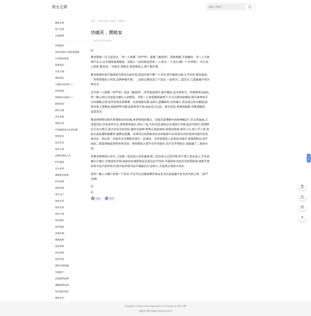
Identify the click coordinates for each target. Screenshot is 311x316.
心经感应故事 (62, 58)
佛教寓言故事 (62, 175)
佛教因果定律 (62, 285)
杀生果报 (59, 116)
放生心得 (59, 149)
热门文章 (59, 29)
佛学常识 (59, 298)
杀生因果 (59, 252)
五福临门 (59, 272)
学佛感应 (59, 45)
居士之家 (59, 7)
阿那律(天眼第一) (64, 97)
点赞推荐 (59, 35)
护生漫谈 (59, 162)
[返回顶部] (302, 217)
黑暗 (111, 198)
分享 (309, 158)
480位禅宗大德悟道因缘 (67, 52)
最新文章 (59, 22)
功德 (98, 198)
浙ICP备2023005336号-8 (159, 311)
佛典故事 (59, 239)
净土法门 (59, 194)
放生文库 (59, 201)
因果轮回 (59, 103)
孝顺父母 (59, 123)
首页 (93, 21)
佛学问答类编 (62, 265)
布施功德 (59, 233)
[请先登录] (302, 186)
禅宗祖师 (59, 188)
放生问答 (59, 259)
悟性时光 (59, 136)
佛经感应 (59, 78)
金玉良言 (59, 142)
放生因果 (59, 246)
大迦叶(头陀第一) (64, 84)
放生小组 (59, 213)
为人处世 (59, 168)
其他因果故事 (62, 278)
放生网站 (59, 220)
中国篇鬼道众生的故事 (66, 129)
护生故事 (59, 181)
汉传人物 (59, 71)
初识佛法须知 (62, 291)
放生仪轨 (59, 207)
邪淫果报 (59, 90)
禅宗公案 (59, 110)
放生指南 (59, 226)
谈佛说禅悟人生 (63, 155)
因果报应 (59, 65)
